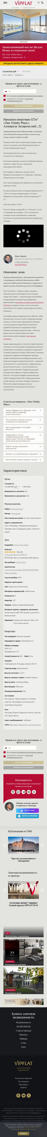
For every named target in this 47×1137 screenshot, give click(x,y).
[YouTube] (23, 1099)
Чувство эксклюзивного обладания (23, 860)
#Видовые (14, 725)
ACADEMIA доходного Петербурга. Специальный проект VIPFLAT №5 (23, 905)
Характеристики (29, 7)
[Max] (18, 792)
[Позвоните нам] (42, 2)
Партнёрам (23, 1088)
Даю (25, 96)
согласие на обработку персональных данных (26, 96)
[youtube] (29, 792)
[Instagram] (13, 792)
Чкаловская (15, 513)
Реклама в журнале (23, 1082)
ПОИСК (23, 1092)
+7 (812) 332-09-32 (21, 262)
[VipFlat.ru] (23, 3)
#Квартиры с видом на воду (30, 725)
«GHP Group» (21, 562)
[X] (29, 1099)
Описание (15, 7)
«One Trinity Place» (21, 545)
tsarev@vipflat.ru (21, 265)
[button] (5, 3)
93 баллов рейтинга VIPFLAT (16, 555)
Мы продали (23, 1085)
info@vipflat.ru (36, 1117)
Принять (23, 1133)
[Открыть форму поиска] (39, 2)
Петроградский (17, 509)
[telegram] (23, 792)
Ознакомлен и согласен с (20, 100)
